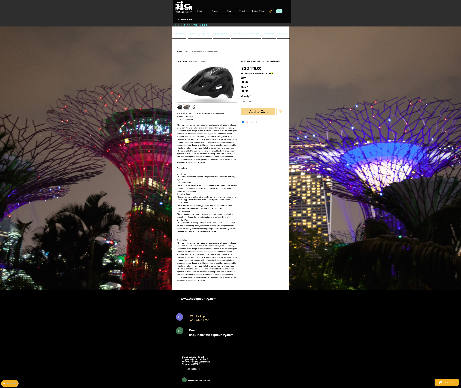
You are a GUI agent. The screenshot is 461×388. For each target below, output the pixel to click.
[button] (270, 11)
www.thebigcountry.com (198, 298)
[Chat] (179, 317)
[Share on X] (256, 122)
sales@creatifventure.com (199, 380)
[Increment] (250, 101)
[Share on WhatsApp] (252, 122)
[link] (272, 9)
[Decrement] (243, 101)
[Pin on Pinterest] (247, 122)
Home (179, 51)
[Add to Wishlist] (280, 111)
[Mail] (179, 330)
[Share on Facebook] (242, 122)
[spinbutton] (246, 101)
